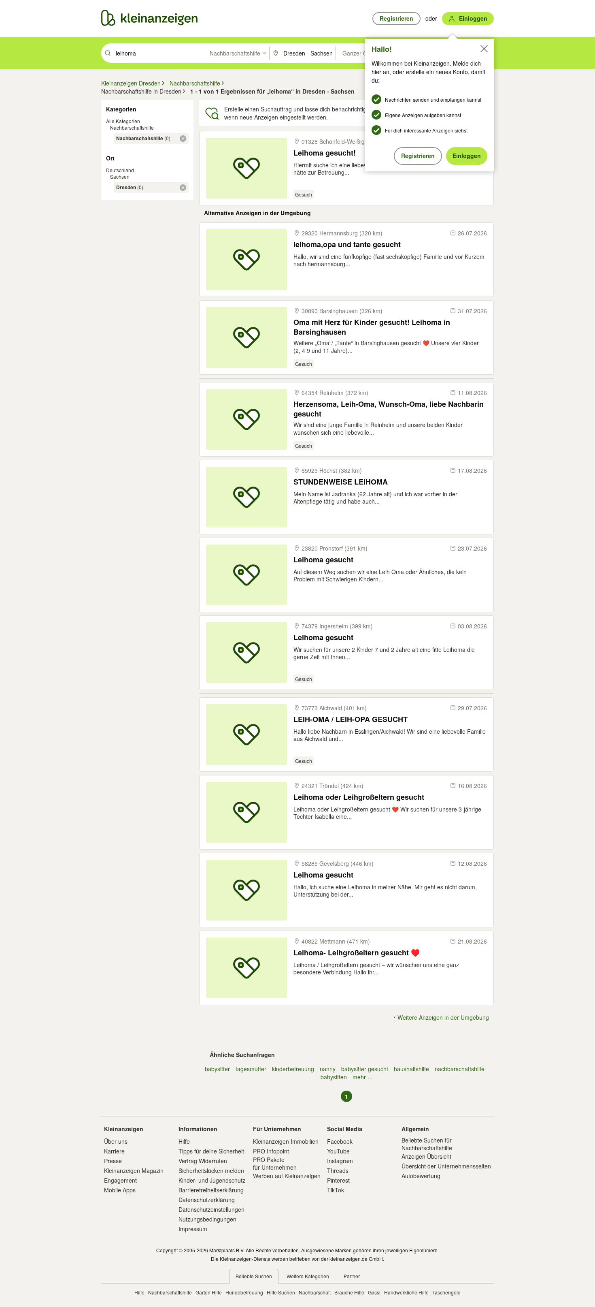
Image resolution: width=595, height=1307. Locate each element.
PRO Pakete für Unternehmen (275, 1163)
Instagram (340, 1161)
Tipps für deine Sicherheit (211, 1151)
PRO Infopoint (271, 1151)
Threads (337, 1170)
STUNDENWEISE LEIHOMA (340, 482)
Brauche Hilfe (349, 1292)
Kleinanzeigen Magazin (134, 1170)
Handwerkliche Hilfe (406, 1292)
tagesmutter (251, 1069)
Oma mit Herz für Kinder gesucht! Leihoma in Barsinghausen (371, 327)
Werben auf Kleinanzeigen (287, 1176)
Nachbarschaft (315, 1292)
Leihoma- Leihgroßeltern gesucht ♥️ (356, 952)
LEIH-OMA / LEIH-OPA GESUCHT (350, 719)
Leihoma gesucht (323, 559)
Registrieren (418, 156)
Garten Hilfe (209, 1292)
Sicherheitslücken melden (211, 1170)
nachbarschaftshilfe (459, 1069)
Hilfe (184, 1141)
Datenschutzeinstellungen (211, 1209)
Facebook (340, 1141)
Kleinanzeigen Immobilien (286, 1141)
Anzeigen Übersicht (426, 1156)
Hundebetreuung (244, 1292)
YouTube (338, 1151)
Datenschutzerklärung (206, 1200)
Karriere (114, 1151)
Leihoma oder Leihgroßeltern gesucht (358, 797)
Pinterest (338, 1180)
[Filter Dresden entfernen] (183, 187)
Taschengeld (446, 1292)
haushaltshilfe (411, 1069)
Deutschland (120, 170)
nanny (328, 1069)
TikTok (335, 1190)
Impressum (192, 1229)
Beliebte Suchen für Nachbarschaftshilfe (427, 1143)
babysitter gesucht (364, 1069)
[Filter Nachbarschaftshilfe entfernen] (183, 138)
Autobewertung (421, 1176)
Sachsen (120, 176)
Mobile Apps (120, 1190)
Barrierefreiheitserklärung (211, 1190)
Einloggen (467, 156)
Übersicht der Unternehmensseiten (446, 1166)
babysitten (334, 1077)
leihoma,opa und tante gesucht (347, 244)
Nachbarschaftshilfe (132, 127)
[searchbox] (158, 53)
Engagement (120, 1180)
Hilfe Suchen (281, 1292)
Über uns (116, 1141)
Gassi (374, 1292)
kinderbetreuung (293, 1069)
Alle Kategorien (123, 120)
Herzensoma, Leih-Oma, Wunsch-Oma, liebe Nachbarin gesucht (388, 408)
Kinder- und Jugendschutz (211, 1180)
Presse (113, 1161)
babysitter (217, 1069)
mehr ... (362, 1077)
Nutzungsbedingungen (207, 1219)
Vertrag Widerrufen (202, 1161)
